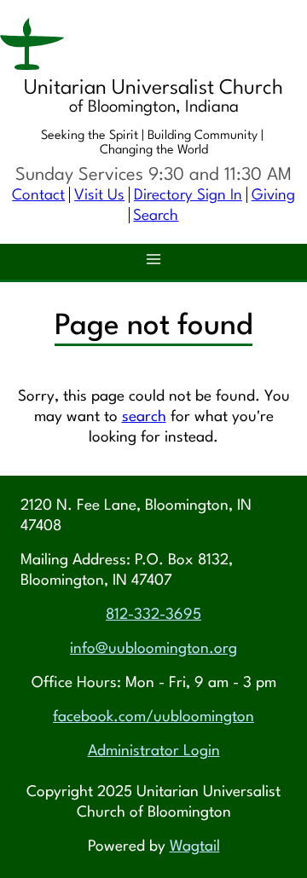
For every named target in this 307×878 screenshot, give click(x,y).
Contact (38, 195)
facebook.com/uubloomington (153, 717)
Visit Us (99, 195)
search (144, 417)
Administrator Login (154, 751)
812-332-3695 (153, 615)
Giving (273, 195)
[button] (153, 262)
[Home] (153, 47)
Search (155, 216)
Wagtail (195, 847)
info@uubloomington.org (153, 649)
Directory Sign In (188, 195)
